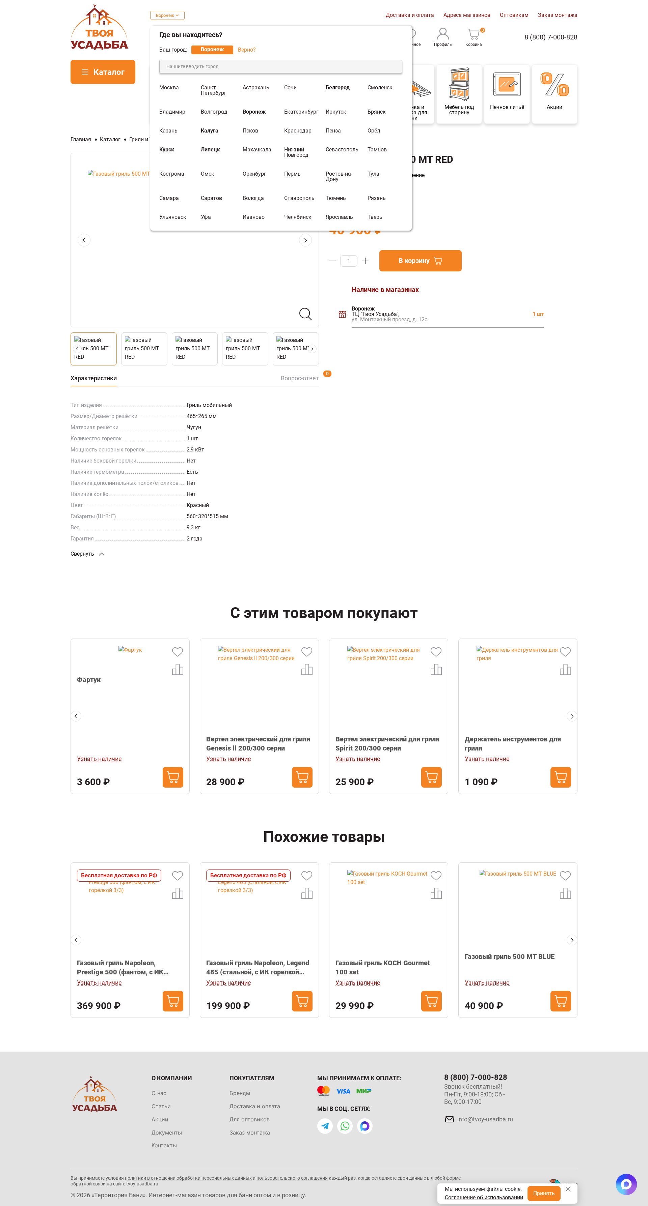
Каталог (109, 72)
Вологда (253, 198)
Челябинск (298, 217)
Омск (207, 174)
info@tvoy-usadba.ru (485, 1119)
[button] (305, 240)
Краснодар (298, 131)
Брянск (377, 112)
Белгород (338, 88)
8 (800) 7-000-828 (550, 37)
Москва (169, 88)
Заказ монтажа (557, 15)
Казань (168, 131)
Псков (250, 131)
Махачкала (257, 150)
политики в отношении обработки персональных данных (188, 1178)
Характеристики (94, 378)
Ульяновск (172, 217)
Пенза (333, 131)
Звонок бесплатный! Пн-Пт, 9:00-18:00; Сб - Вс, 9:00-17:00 (474, 1094)
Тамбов (377, 150)
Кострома (171, 174)
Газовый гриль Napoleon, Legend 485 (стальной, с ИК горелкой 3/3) (257, 968)
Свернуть (83, 554)
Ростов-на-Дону (339, 176)
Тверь (375, 217)
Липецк (210, 150)
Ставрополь (299, 198)
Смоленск (380, 88)
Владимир (172, 112)
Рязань (377, 198)
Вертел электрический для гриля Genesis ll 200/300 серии (258, 743)
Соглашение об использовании (484, 1197)
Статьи (161, 1106)
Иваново (254, 217)
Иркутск (336, 112)
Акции (160, 1119)
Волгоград (214, 112)
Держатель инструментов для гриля (513, 743)
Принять (544, 1193)
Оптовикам (514, 15)
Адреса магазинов (466, 15)
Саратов (211, 198)
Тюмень (336, 198)
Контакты (164, 1145)
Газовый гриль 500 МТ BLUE (510, 956)
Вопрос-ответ (300, 378)
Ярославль (339, 217)
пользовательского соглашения (292, 1178)
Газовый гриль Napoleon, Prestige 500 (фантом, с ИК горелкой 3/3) (120, 968)
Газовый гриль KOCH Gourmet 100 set (382, 967)
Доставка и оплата (410, 15)
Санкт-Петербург (213, 90)
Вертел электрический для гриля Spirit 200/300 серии (387, 743)
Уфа (206, 217)
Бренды (240, 1093)
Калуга (209, 131)
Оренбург (254, 174)
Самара (169, 198)
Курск (166, 150)
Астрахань (256, 88)
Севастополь (342, 150)
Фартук (89, 680)
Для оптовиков (250, 1119)
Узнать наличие (99, 758)
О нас (159, 1093)
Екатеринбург (301, 112)
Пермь (292, 174)
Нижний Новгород (296, 152)
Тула (373, 174)
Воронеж (165, 15)
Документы (167, 1132)
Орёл (374, 131)
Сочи (290, 88)
